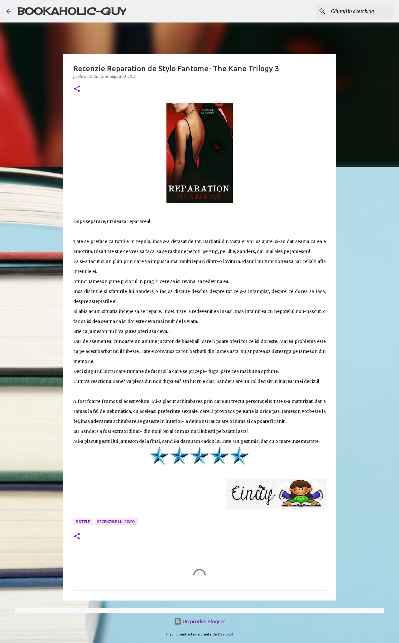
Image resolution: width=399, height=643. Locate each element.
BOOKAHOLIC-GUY (71, 11)
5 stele (83, 522)
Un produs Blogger (203, 621)
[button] (77, 89)
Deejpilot (225, 634)
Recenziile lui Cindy (116, 522)
